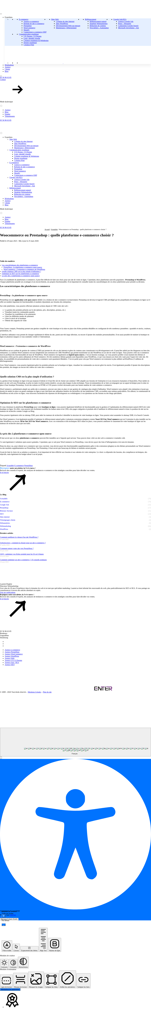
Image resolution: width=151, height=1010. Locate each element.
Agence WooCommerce (14, 654)
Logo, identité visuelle (32, 38)
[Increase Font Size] (4, 916)
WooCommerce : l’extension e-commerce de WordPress (24, 269)
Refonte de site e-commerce (34, 24)
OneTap (13, 915)
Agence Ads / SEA (12, 663)
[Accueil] (23, 131)
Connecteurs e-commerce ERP (35, 32)
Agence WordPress (12, 656)
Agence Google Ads (125, 21)
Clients (7, 69)
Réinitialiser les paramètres (10, 989)
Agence (7, 67)
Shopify (26, 30)
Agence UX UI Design (13, 660)
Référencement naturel (98, 21)
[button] (75, 89)
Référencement (90, 19)
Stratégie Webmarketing (98, 24)
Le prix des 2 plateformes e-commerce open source (21, 276)
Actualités (54, 229)
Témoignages (10, 116)
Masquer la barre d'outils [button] (9, 919)
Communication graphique (29, 34)
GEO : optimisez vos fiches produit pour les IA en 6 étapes (22, 554)
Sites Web (55, 19)
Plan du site (47, 692)
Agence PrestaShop (12, 652)
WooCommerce (29, 28)
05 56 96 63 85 (5, 77)
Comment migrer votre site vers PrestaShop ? (17, 548)
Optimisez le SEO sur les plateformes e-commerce (20, 274)
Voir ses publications (7, 592)
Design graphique (30, 43)
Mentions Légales (34, 692)
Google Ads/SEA (119, 19)
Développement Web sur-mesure (68, 26)
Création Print (29, 45)
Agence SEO (10, 665)
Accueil (47, 229)
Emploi (7, 114)
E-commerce (23, 19)
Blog (6, 71)
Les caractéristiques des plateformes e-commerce (20, 265)
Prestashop (28, 26)
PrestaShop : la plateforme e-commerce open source (23, 267)
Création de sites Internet (65, 21)
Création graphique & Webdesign (36, 41)
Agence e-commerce (31, 21)
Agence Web (9, 658)
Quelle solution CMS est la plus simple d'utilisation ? (21, 271)
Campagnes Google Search (128, 26)
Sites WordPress (62, 24)
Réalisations (9, 65)
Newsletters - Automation (99, 28)
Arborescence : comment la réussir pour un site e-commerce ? (23, 543)
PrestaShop (28, 466)
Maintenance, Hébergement (66, 28)
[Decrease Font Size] (4, 924)
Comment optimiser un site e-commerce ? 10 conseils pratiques (23, 560)
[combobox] (75, 742)
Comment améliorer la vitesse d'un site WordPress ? (19, 537)
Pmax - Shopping (124, 24)
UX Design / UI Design (32, 36)
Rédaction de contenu (98, 26)
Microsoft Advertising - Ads (128, 28)
